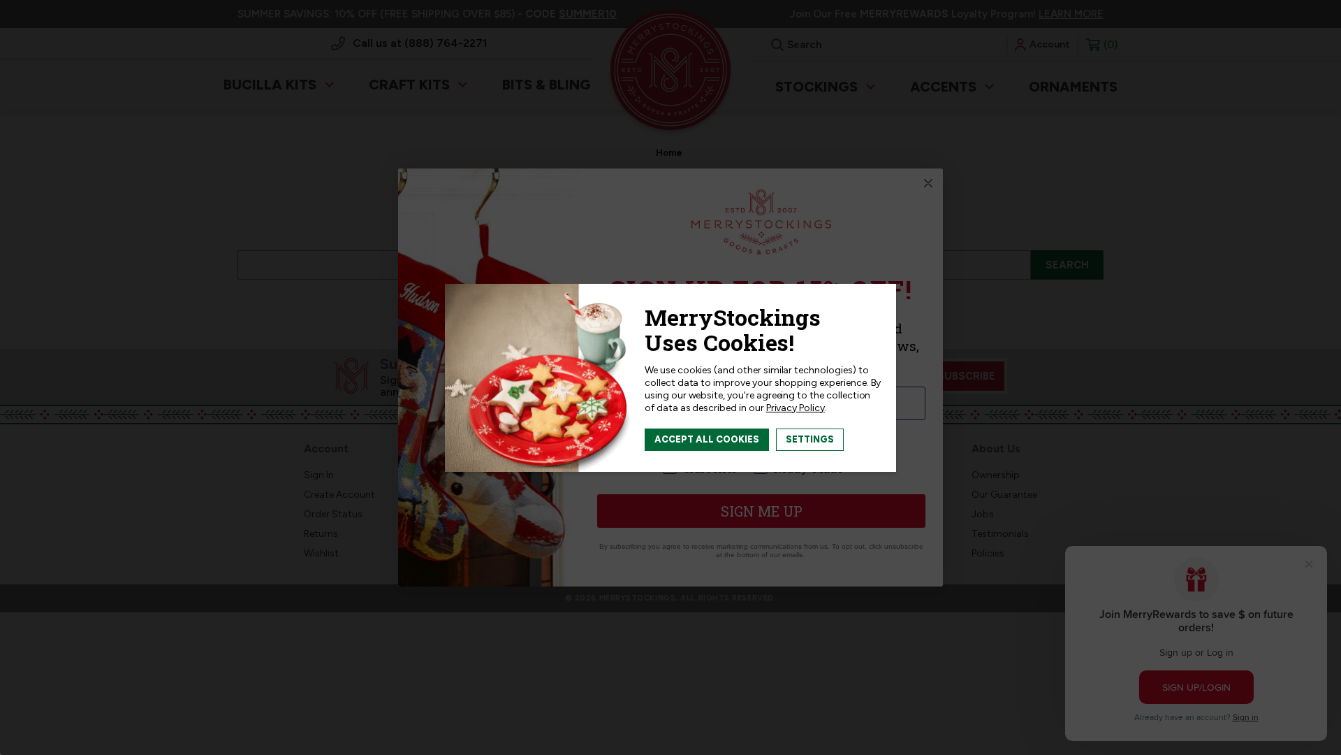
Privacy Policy (795, 408)
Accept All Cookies (706, 439)
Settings (810, 439)
